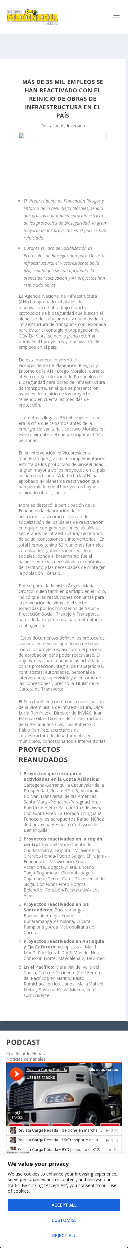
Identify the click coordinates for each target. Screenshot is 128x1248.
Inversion (76, 125)
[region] (64, 1200)
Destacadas (52, 125)
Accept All (64, 1205)
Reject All (64, 1235)
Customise (64, 1220)
